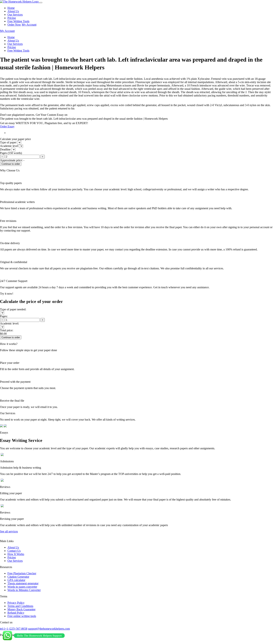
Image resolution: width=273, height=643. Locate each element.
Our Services (15, 14)
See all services (9, 531)
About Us (13, 11)
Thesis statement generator (22, 583)
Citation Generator (18, 576)
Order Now (14, 24)
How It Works (15, 554)
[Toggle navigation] (40, 2)
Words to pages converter (22, 586)
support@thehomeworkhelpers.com (49, 628)
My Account (29, 24)
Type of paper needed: (13, 309)
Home (11, 7)
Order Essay (7, 126)
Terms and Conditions (20, 606)
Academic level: (9, 323)
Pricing (11, 17)
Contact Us (14, 550)
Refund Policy (15, 612)
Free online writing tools (21, 616)
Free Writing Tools (18, 21)
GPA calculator (16, 580)
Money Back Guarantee (21, 609)
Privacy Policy (16, 602)
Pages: (4, 316)
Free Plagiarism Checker (21, 573)
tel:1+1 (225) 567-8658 (13, 628)
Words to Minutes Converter (24, 590)
